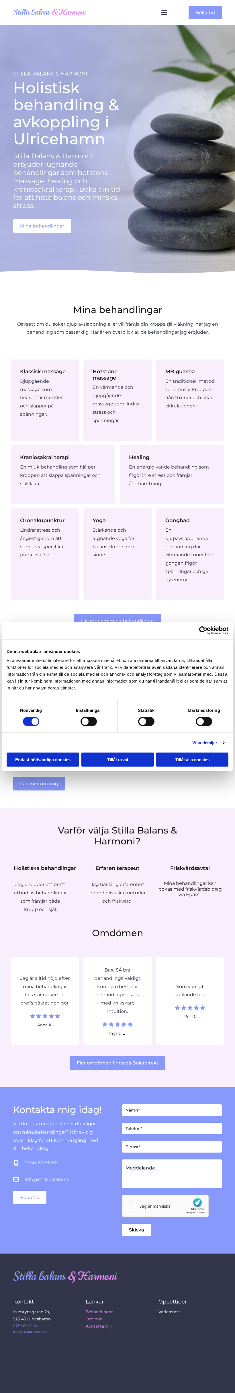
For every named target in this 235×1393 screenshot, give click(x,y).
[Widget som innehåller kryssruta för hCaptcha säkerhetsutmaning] (165, 1206)
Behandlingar (99, 1311)
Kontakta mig (99, 1326)
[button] (205, 12)
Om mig (94, 1319)
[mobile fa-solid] (16, 1163)
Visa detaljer (204, 742)
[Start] (54, 12)
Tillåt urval (117, 759)
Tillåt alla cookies (192, 759)
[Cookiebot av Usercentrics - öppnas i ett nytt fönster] (203, 630)
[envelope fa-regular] (16, 1180)
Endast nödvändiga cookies (42, 759)
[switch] (89, 721)
